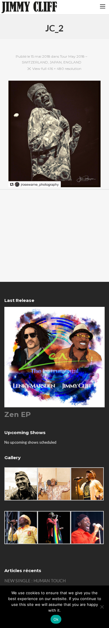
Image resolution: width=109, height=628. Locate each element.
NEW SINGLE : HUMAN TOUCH (35, 580)
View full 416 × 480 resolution (56, 68)
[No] (102, 607)
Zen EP (17, 414)
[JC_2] (54, 135)
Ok (56, 619)
